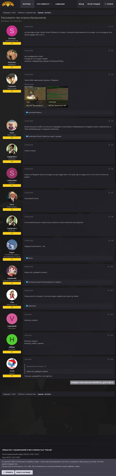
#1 (112, 27)
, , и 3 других (44, 282)
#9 (112, 241)
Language (60, 4)
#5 (112, 145)
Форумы (27, 4)
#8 (112, 217)
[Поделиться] (109, 26)
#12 (112, 314)
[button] (33, 4)
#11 (112, 290)
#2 (112, 51)
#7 (112, 193)
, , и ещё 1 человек (44, 136)
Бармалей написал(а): (35, 366)
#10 (112, 267)
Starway (6, 21)
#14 (112, 359)
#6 (112, 169)
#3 (112, 74)
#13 (112, 335)
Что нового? (43, 4)
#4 (112, 121)
